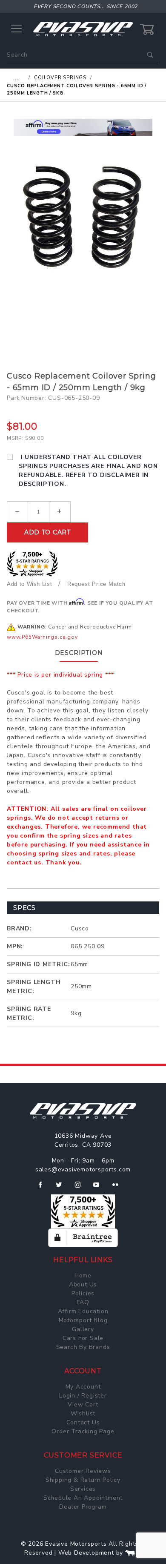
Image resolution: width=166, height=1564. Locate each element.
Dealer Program (82, 1507)
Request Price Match (96, 584)
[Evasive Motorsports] (82, 29)
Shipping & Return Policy (83, 1480)
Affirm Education (83, 1311)
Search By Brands (83, 1347)
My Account (83, 1387)
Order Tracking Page (83, 1431)
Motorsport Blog (83, 1320)
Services (83, 1489)
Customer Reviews (83, 1471)
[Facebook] (43, 1188)
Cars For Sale (83, 1338)
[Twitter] (62, 1188)
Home (83, 1275)
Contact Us (83, 1422)
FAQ (83, 1302)
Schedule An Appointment (83, 1498)
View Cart (83, 1404)
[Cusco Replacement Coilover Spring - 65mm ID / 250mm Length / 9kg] (83, 216)
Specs (24, 908)
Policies (83, 1293)
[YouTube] (100, 1188)
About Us (83, 1284)
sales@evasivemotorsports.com (83, 1169)
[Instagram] (81, 1188)
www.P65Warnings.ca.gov (42, 637)
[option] (83, 127)
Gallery (83, 1329)
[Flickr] (119, 1188)
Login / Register (83, 1396)
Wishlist (83, 1413)
